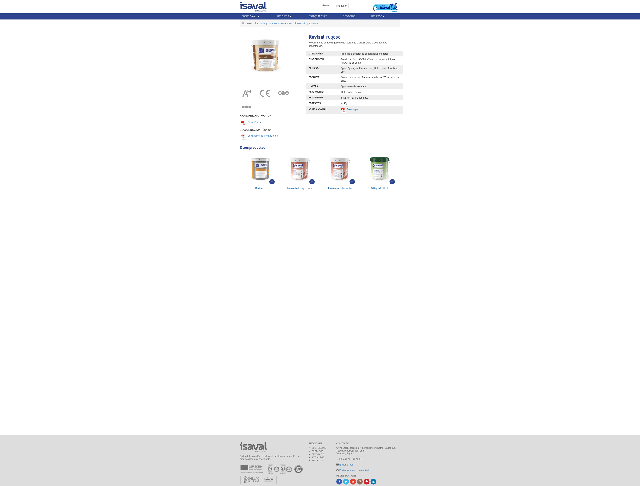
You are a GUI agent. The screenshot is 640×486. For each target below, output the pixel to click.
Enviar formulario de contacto (354, 470)
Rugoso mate (299, 188)
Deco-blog (349, 16)
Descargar (352, 109)
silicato (380, 188)
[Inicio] (253, 5)
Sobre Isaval (319, 447)
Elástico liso (340, 188)
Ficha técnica (255, 122)
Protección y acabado (306, 23)
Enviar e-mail (346, 464)
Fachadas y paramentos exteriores (273, 23)
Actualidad (318, 457)
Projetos (317, 460)
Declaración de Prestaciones (263, 135)
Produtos (317, 451)
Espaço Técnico (318, 16)
